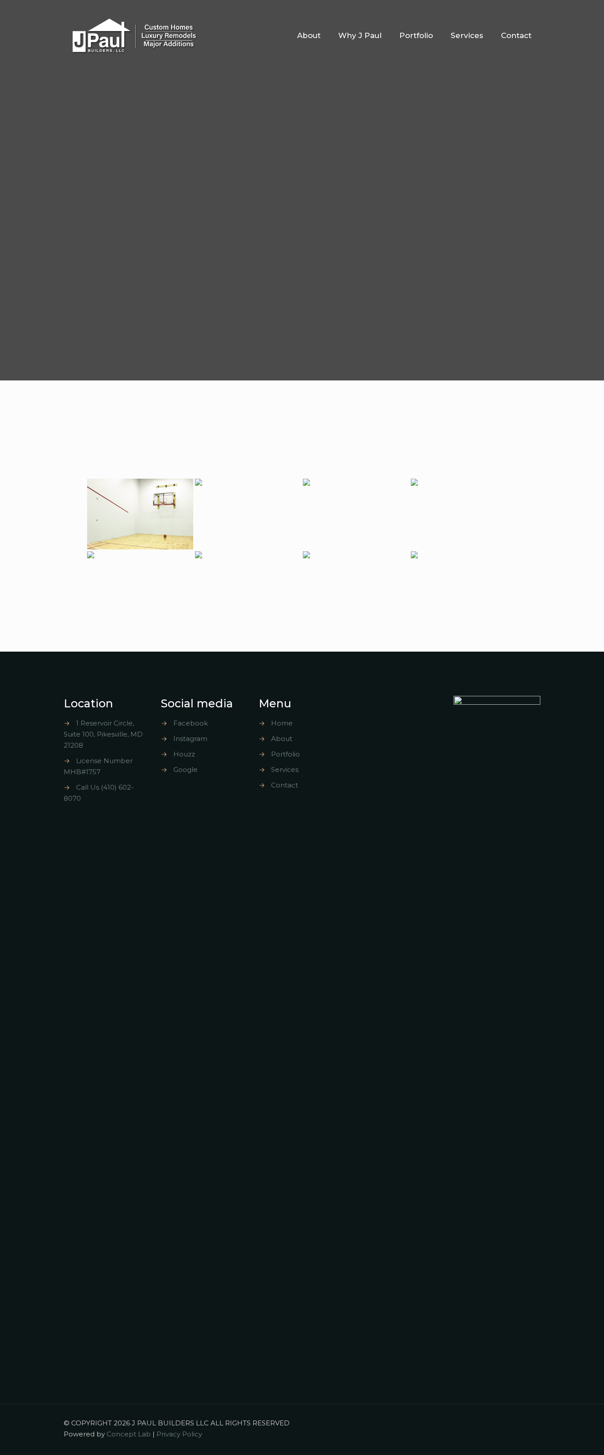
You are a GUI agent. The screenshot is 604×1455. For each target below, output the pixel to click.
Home (282, 723)
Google (185, 769)
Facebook (190, 723)
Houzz (184, 754)
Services (284, 769)
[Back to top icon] (531, 1422)
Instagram (190, 738)
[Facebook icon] (492, 1423)
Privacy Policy (179, 1434)
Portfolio (285, 754)
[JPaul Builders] (135, 35)
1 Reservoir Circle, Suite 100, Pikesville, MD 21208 (103, 734)
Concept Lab (129, 1434)
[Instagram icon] (501, 1423)
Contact (284, 785)
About (281, 738)
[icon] (510, 1423)
